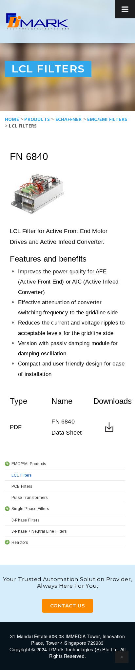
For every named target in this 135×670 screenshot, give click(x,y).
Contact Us (67, 605)
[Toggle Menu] (125, 9)
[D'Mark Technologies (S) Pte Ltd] (37, 21)
